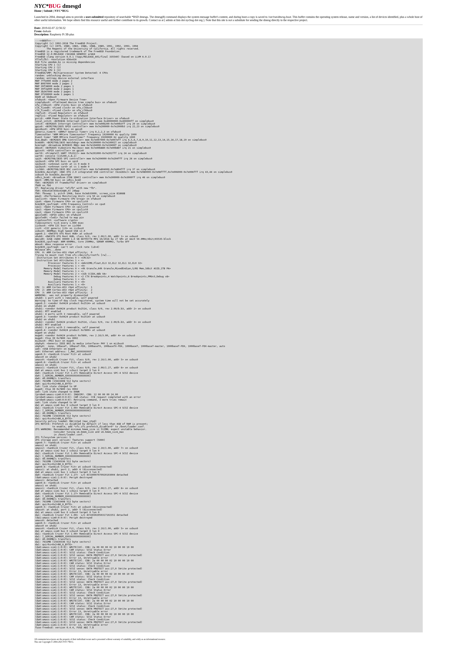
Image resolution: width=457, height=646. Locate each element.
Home (37, 10)
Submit (48, 10)
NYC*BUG (61, 10)
